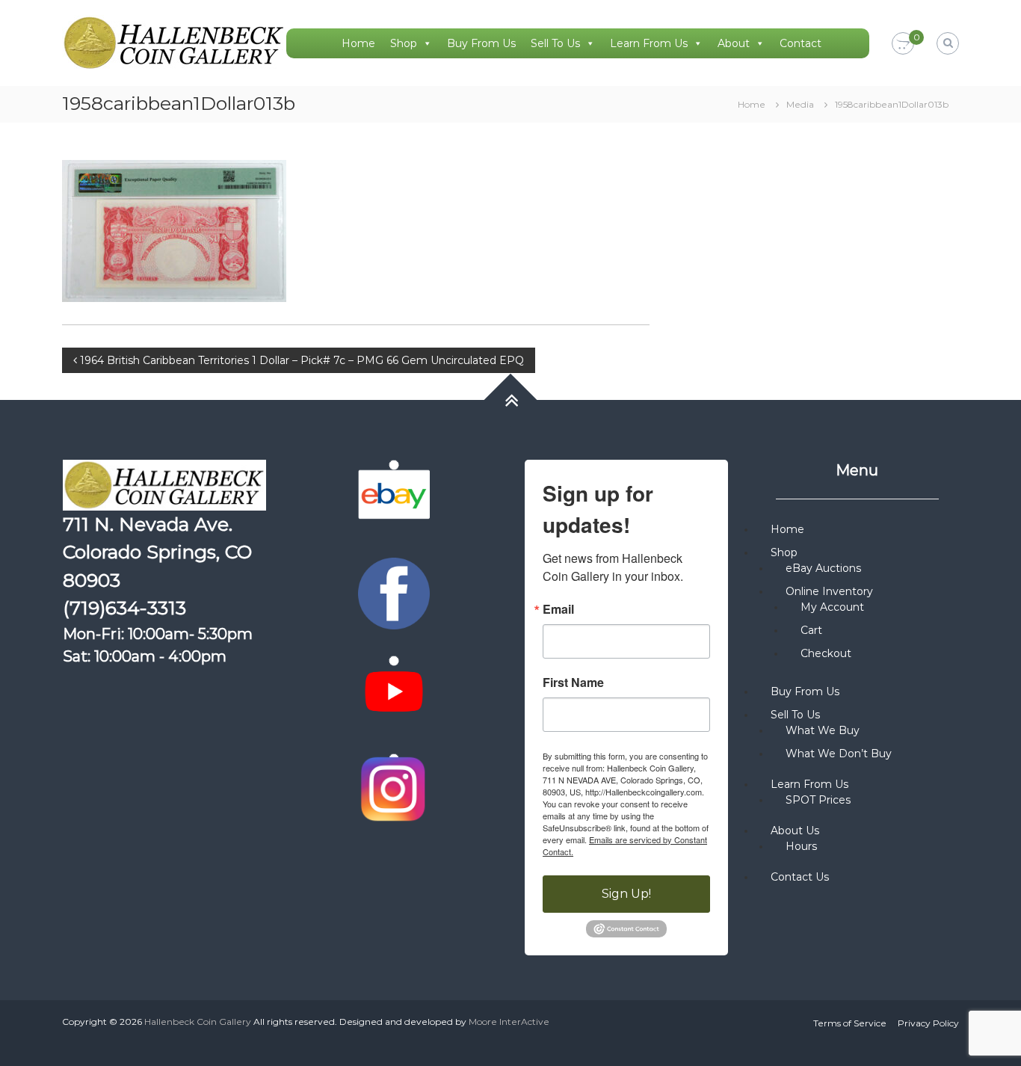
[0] (903, 44)
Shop (403, 43)
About (734, 43)
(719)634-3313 (124, 608)
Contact (800, 43)
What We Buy (823, 730)
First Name (573, 682)
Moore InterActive (509, 1021)
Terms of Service (849, 1023)
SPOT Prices (818, 800)
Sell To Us (555, 43)
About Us (795, 830)
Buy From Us (481, 43)
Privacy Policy (928, 1023)
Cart (811, 630)
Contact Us (800, 877)
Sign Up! (626, 894)
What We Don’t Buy (839, 753)
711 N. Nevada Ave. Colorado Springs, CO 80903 (157, 552)
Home (358, 43)
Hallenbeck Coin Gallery (197, 1021)
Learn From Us (649, 43)
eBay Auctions (823, 568)
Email (558, 609)
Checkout (826, 653)
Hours (801, 846)
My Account (832, 607)
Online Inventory (829, 591)
